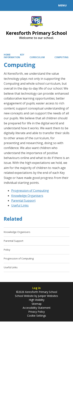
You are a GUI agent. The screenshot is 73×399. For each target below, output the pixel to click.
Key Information (14, 56)
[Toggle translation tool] (16, 5)
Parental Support (23, 200)
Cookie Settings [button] (36, 315)
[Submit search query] (45, 5)
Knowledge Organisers (27, 196)
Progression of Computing (30, 190)
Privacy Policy (36, 311)
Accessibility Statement (37, 307)
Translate (31, 6)
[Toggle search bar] (7, 5)
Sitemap (37, 304)
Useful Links (20, 205)
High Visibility (36, 300)
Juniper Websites (47, 296)
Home (7, 54)
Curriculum (37, 57)
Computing (61, 57)
